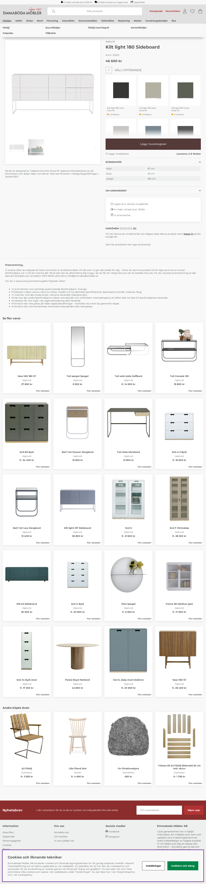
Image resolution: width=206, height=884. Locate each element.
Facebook (113, 831)
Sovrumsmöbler (88, 20)
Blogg (6, 849)
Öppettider (139, 2)
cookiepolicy (25, 874)
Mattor (138, 20)
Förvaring (52, 20)
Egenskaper (114, 162)
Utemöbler (68, 20)
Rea (174, 20)
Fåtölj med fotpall (98, 27)
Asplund (110, 41)
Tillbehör (50, 33)
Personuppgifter (12, 840)
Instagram (114, 836)
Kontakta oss (61, 832)
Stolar (29, 20)
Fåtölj (6, 27)
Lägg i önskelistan (118, 153)
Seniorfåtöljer (139, 27)
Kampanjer (156, 11)
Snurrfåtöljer (52, 27)
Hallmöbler (107, 20)
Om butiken (61, 836)
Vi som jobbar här (64, 840)
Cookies (7, 845)
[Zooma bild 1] (53, 88)
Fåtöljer (7, 20)
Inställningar (153, 865)
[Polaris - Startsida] (22, 11)
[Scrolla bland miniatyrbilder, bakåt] (11, 147)
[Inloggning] (185, 11)
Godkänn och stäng (183, 865)
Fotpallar (8, 33)
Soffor (18, 20)
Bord (40, 20)
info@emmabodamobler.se (83, 275)
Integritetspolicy (125, 871)
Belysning (124, 20)
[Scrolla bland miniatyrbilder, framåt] (95, 147)
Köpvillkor (8, 832)
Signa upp (194, 810)
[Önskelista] (192, 11)
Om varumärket (116, 190)
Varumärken (172, 11)
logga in (188, 233)
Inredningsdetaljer (156, 20)
